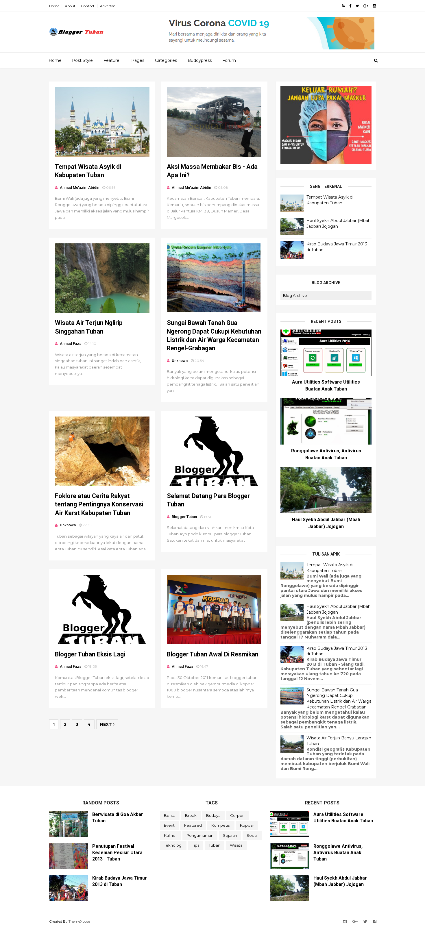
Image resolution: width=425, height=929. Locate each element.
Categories (166, 60)
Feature (111, 60)
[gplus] (365, 6)
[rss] (343, 6)
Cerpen (237, 815)
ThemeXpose (79, 921)
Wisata (236, 845)
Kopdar (247, 825)
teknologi (173, 845)
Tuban (214, 845)
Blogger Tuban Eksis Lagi (90, 654)
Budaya (213, 815)
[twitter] (357, 6)
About (70, 6)
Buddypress (200, 60)
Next (106, 724)
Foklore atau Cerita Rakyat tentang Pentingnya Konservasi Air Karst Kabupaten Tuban (99, 504)
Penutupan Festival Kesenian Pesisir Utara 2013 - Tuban (117, 852)
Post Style (82, 60)
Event (169, 825)
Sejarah (230, 835)
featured (193, 825)
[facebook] (350, 6)
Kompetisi (220, 825)
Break (191, 815)
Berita (169, 815)
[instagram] (374, 6)
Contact (88, 6)
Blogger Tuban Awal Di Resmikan (212, 654)
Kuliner (170, 835)
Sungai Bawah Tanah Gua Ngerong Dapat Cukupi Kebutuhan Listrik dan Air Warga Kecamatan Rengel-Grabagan (339, 698)
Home (54, 6)
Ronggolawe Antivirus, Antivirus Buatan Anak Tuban (338, 852)
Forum (229, 60)
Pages (137, 60)
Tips (195, 845)
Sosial (252, 835)
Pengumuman (199, 835)
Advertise (107, 6)
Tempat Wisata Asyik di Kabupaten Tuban (329, 200)
